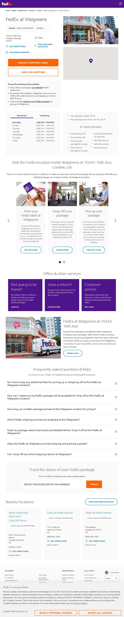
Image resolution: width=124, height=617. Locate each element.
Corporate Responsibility (44, 578)
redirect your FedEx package (36, 101)
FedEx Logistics (67, 582)
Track (94, 484)
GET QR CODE (29, 249)
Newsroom (42, 582)
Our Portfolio (9, 578)
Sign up (15, 307)
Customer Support (17, 52)
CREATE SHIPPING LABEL (28, 61)
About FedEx (9, 575)
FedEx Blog (43, 575)
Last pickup (44, 115)
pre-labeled (37, 87)
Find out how (92, 249)
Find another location (45, 45)
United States (114, 572)
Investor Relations (11, 580)
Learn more (60, 249)
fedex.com (70, 352)
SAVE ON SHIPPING (26, 71)
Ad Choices (88, 580)
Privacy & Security (90, 578)
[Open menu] (120, 4)
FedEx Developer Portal (68, 578)
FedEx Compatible (68, 575)
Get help (89, 307)
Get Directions (16, 46)
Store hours (22, 115)
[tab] (60, 262)
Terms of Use (88, 575)
